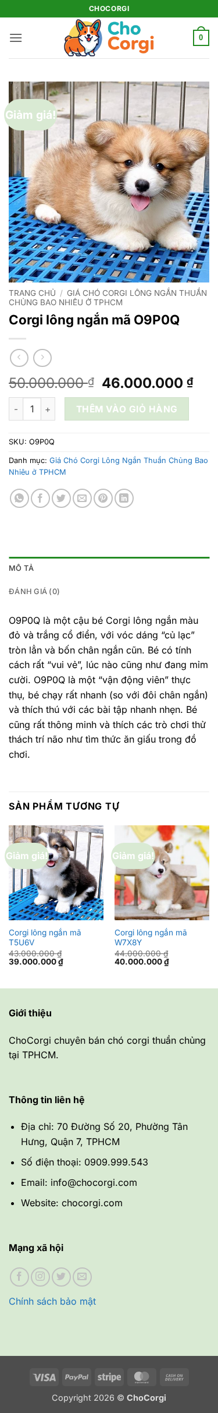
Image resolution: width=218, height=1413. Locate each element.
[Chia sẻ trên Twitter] (61, 498)
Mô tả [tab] (21, 568)
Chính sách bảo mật (52, 1301)
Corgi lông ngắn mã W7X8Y (151, 938)
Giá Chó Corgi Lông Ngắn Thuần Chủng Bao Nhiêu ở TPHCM (108, 297)
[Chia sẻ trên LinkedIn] (124, 498)
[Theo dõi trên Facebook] (19, 1277)
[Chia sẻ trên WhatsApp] (19, 498)
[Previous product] (42, 358)
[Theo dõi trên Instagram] (40, 1277)
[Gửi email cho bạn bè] (82, 498)
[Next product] (19, 358)
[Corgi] (109, 37)
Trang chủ (32, 293)
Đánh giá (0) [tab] (34, 591)
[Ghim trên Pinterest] (103, 498)
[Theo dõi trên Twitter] (61, 1277)
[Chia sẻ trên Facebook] (40, 498)
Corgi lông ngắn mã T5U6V (45, 938)
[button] (16, 37)
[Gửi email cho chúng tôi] (82, 1277)
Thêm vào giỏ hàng (127, 409)
